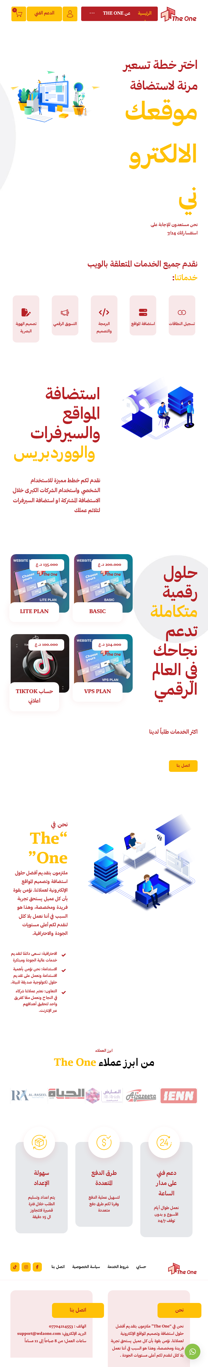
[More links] (92, 14)
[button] (183, 766)
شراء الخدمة (100, 586)
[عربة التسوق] (18, 14)
